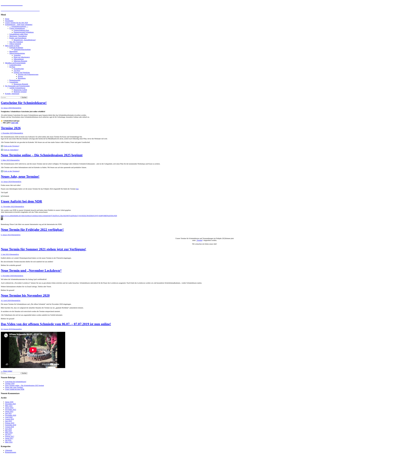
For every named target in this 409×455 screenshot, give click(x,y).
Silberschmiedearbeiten (17, 53)
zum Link (14, 123)
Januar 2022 (9, 411)
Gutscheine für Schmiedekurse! (24, 103)
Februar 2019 (9, 423)
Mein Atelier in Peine (12, 46)
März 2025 (8, 406)
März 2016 (8, 442)
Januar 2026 (9, 402)
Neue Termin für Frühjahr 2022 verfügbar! (32, 229)
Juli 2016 (8, 440)
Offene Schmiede (15, 44)
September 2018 (10, 425)
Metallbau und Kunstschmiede (15, 63)
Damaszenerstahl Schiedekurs (24, 32)
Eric (20, 108)
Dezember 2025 (10, 404)
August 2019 (9, 419)
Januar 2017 (9, 438)
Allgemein (15, 108)
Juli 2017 (8, 434)
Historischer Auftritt (20, 90)
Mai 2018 (8, 431)
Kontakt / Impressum (12, 94)
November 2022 (10, 409)
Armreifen (17, 55)
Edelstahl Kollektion (16, 47)
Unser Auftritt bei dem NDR (21, 201)
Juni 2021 (8, 413)
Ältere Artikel (6, 371)
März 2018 (8, 432)
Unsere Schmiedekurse (17, 28)
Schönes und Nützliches (22, 72)
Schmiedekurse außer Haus (18, 34)
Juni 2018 (8, 429)
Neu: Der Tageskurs (16, 42)
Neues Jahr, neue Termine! (20, 176)
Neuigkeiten (9, 21)
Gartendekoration (15, 65)
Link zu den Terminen (11, 171)
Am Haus (17, 71)
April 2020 (8, 417)
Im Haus (12, 67)
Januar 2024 (9, 408)
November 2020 (10, 415)
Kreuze (20, 76)
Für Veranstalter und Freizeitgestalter (17, 86)
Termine (199, 240)
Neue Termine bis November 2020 (25, 295)
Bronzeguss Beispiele (21, 84)
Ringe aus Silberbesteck (22, 57)
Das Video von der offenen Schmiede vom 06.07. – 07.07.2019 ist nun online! (56, 324)
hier (77, 189)
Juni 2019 (8, 421)
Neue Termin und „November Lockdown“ (31, 270)
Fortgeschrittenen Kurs (21, 30)
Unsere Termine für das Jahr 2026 (16, 23)
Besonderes (22, 78)
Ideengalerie (13, 51)
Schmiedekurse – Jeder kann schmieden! (18, 24)
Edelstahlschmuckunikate (22, 49)
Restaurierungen (14, 80)
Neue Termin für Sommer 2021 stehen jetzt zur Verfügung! (43, 249)
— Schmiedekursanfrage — (18, 26)
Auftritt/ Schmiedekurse (17, 88)
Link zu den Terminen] (11, 146)
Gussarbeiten (13, 82)
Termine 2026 (11, 128)
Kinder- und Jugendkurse (17, 38)
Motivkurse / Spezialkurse (18, 36)
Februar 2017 (9, 436)
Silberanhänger (19, 59)
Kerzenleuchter (19, 69)
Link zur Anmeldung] (11, 150)
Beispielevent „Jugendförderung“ (25, 40)
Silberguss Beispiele (20, 61)
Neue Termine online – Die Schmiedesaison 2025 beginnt (42, 155)
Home (7, 19)
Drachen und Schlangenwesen (28, 74)
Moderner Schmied (20, 92)
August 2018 (9, 427)
